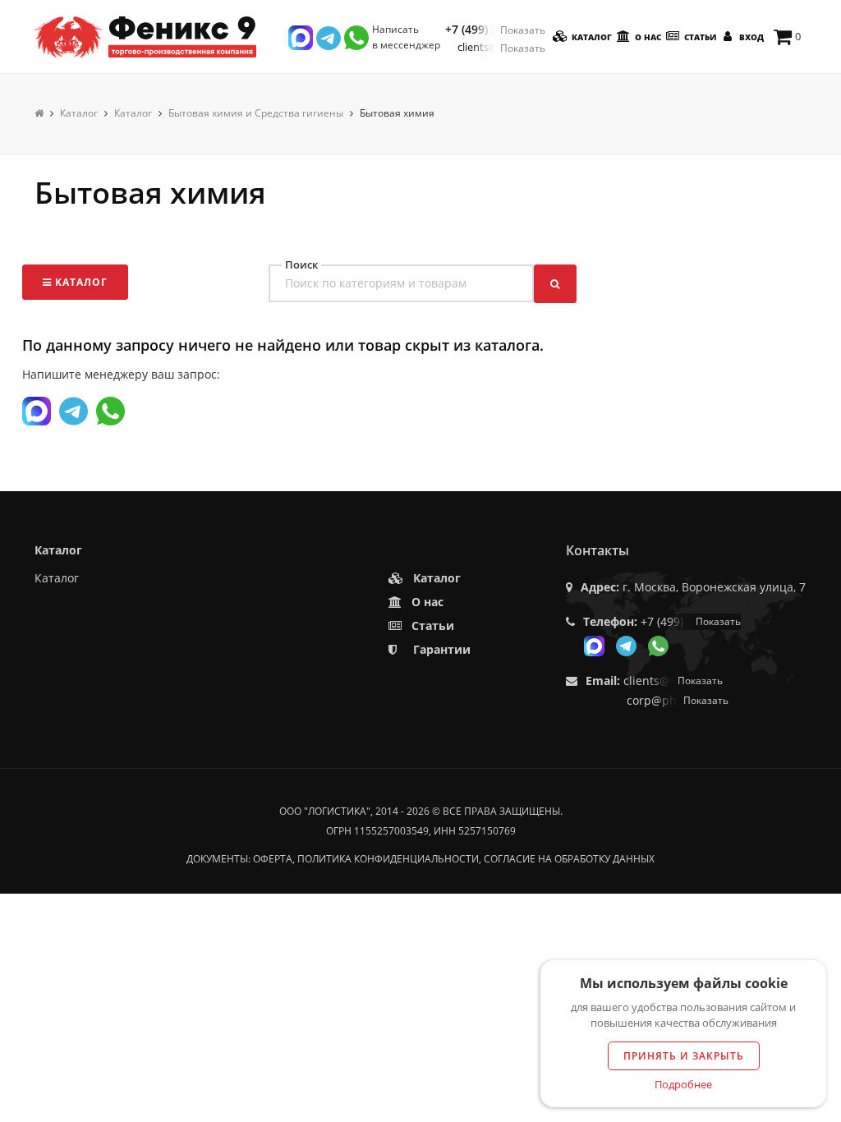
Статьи (699, 37)
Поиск (301, 265)
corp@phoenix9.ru (677, 700)
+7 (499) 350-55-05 (495, 29)
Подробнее (683, 1084)
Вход (750, 37)
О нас (646, 37)
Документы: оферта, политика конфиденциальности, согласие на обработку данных (420, 859)
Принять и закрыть (683, 1056)
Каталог (590, 37)
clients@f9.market (501, 47)
